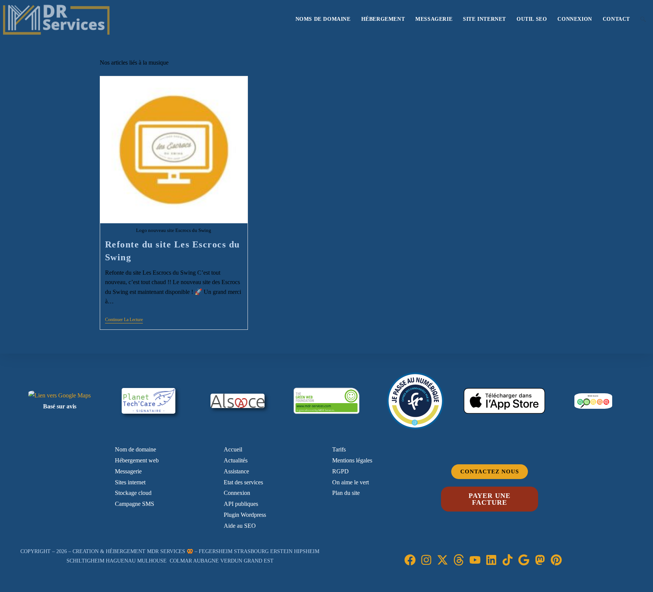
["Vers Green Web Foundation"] (326, 401)
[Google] (524, 560)
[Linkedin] (491, 560)
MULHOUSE (152, 561)
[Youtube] (475, 560)
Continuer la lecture (124, 319)
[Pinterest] (556, 560)
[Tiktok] (507, 560)
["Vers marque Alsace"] (237, 401)
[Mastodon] (540, 560)
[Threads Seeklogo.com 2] (459, 560)
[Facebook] (410, 560)
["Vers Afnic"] (415, 401)
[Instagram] (426, 560)
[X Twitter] (442, 560)
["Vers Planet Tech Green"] (148, 401)
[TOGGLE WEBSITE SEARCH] (643, 19)
